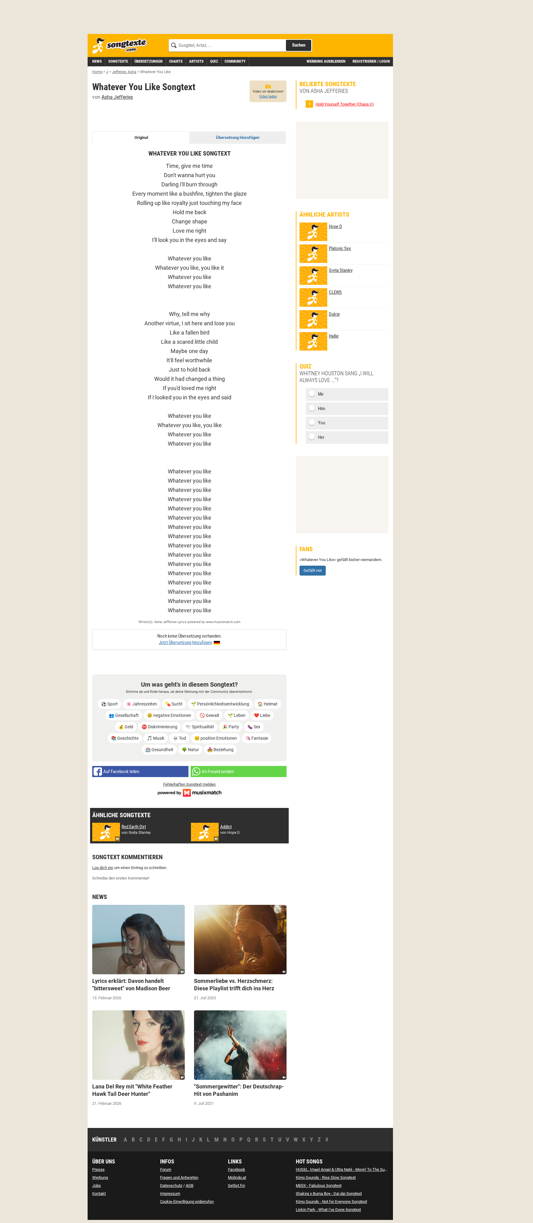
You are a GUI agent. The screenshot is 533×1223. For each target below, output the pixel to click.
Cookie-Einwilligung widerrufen (187, 1201)
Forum (165, 1169)
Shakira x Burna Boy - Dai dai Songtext (329, 1193)
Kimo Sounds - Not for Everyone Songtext (331, 1201)
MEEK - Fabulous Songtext (318, 1185)
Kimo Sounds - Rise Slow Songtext (326, 1177)
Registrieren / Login (371, 61)
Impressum (170, 1193)
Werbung (100, 1177)
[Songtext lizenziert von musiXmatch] (189, 792)
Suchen (298, 45)
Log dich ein (102, 867)
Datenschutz (171, 1185)
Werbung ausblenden (326, 61)
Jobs (96, 1185)
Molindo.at (237, 1177)
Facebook (236, 1169)
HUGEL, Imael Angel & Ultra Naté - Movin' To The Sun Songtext (349, 1169)
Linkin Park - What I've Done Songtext (328, 1209)
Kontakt (99, 1193)
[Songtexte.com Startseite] (121, 46)
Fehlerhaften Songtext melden (189, 784)
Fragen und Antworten (179, 1177)
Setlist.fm (236, 1185)
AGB (189, 1185)
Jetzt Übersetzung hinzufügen (185, 642)
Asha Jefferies (117, 97)
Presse (98, 1169)
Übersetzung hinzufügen (237, 137)
